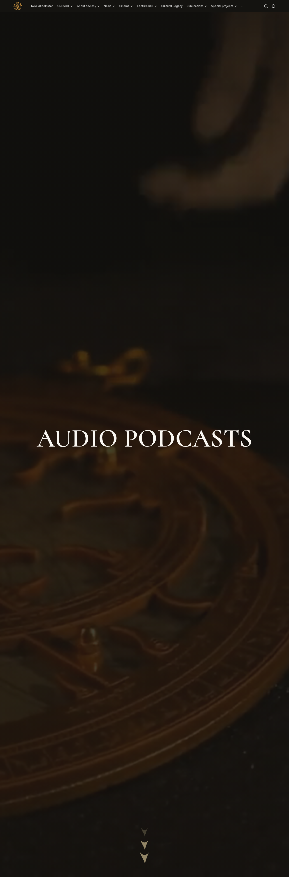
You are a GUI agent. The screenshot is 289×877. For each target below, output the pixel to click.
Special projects (222, 6)
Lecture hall (145, 6)
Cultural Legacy (172, 6)
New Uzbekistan (42, 6)
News (107, 6)
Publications (195, 6)
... (242, 6)
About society (86, 6)
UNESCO (63, 6)
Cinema (124, 6)
